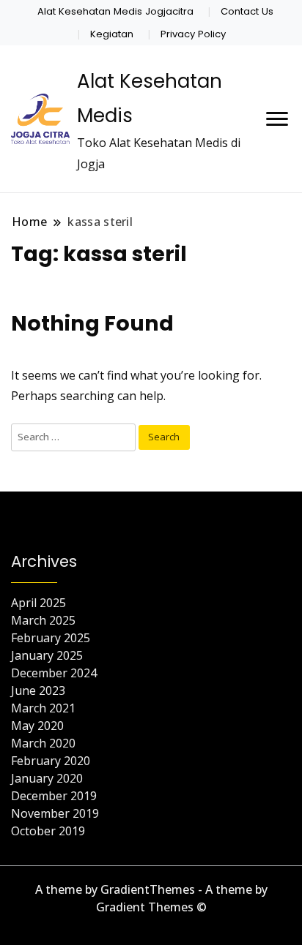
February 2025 (50, 638)
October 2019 (48, 831)
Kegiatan (111, 34)
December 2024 (54, 673)
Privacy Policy (193, 34)
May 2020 (37, 726)
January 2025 (47, 655)
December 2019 (54, 796)
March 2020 (43, 743)
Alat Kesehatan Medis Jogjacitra (115, 11)
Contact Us (247, 11)
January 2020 (47, 778)
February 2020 (50, 761)
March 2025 (43, 620)
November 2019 (55, 813)
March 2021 (43, 708)
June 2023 (38, 690)
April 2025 (38, 603)
